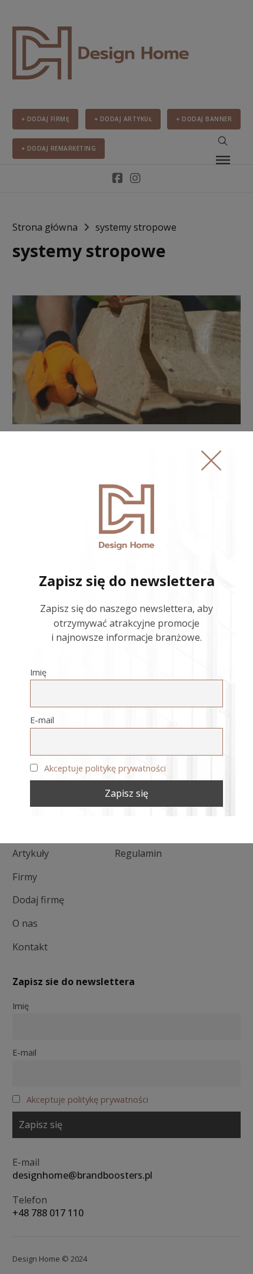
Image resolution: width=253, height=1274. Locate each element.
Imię (38, 672)
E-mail (42, 720)
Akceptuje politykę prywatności (105, 768)
